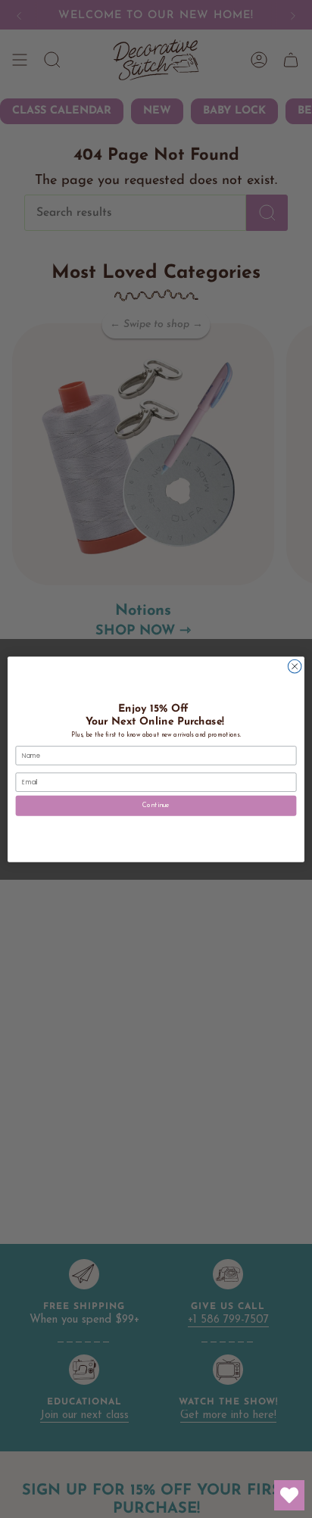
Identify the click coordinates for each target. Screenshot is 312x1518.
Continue (155, 805)
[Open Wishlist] (289, 1495)
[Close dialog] (294, 666)
